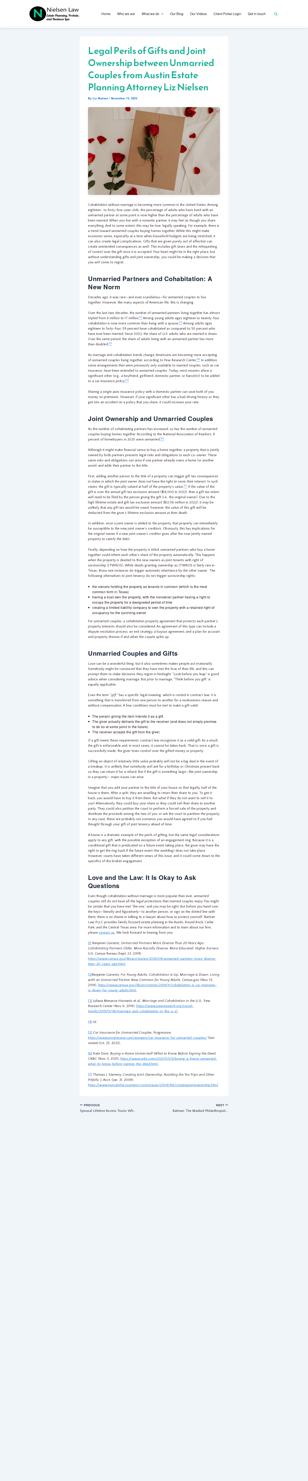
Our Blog (176, 13)
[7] (90, 1075)
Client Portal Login (227, 13)
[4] (90, 1022)
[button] (161, 14)
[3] (90, 1001)
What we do (150, 13)
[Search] (276, 14)
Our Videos (198, 13)
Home (105, 13)
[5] (90, 1032)
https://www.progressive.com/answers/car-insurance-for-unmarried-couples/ (147, 1038)
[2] (90, 975)
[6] (90, 1053)
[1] (89, 943)
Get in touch (257, 13)
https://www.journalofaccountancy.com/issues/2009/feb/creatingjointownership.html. (153, 1085)
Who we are (126, 13)
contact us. (107, 932)
